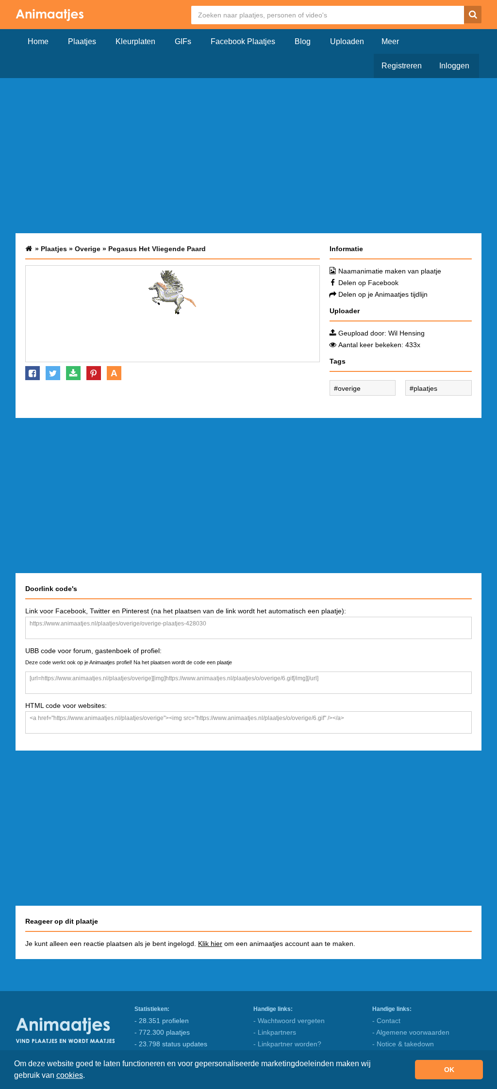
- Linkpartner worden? (287, 1044)
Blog (303, 41)
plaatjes (425, 388)
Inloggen (454, 66)
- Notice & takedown (403, 1044)
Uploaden (347, 41)
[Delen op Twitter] (53, 373)
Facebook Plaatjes (243, 41)
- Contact (386, 1021)
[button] (88, 1076)
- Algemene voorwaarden (410, 1032)
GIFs (183, 41)
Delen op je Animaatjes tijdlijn (383, 294)
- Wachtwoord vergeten (289, 1021)
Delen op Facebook (368, 283)
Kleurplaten (135, 41)
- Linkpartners (274, 1032)
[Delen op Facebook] (32, 373)
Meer (390, 41)
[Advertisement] (248, 156)
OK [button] (449, 1069)
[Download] (73, 373)
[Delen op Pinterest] (93, 373)
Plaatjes (82, 41)
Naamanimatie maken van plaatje (389, 271)
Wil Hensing (406, 333)
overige (349, 388)
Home (38, 41)
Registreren (401, 66)
